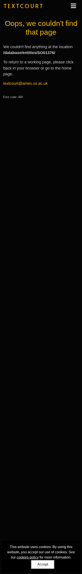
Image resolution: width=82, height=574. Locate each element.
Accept (42, 564)
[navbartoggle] (73, 6)
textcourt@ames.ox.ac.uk (25, 83)
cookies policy (28, 557)
